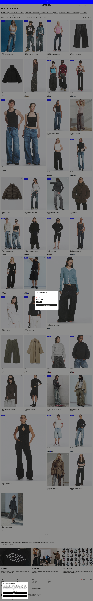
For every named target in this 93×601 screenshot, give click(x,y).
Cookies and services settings (15, 597)
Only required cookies (15, 595)
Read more (15, 591)
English (39, 301)
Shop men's (48, 1)
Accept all (14, 593)
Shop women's (45, 1)
